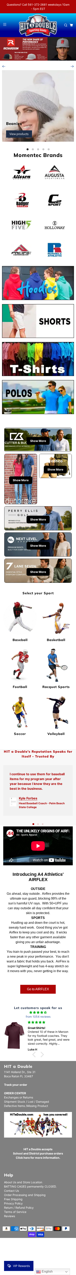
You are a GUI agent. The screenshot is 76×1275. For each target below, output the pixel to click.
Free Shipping (13, 1199)
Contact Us (11, 1190)
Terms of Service (15, 1212)
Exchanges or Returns (18, 1097)
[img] (38, 1012)
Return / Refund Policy (19, 1207)
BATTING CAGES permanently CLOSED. (30, 1186)
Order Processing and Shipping (25, 1195)
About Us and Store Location (23, 1182)
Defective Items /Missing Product (26, 1106)
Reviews (9, 1216)
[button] (35, 1054)
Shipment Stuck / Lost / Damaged (26, 1101)
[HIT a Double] (38, 25)
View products (19, 134)
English (47, 1271)
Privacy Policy (13, 1203)
